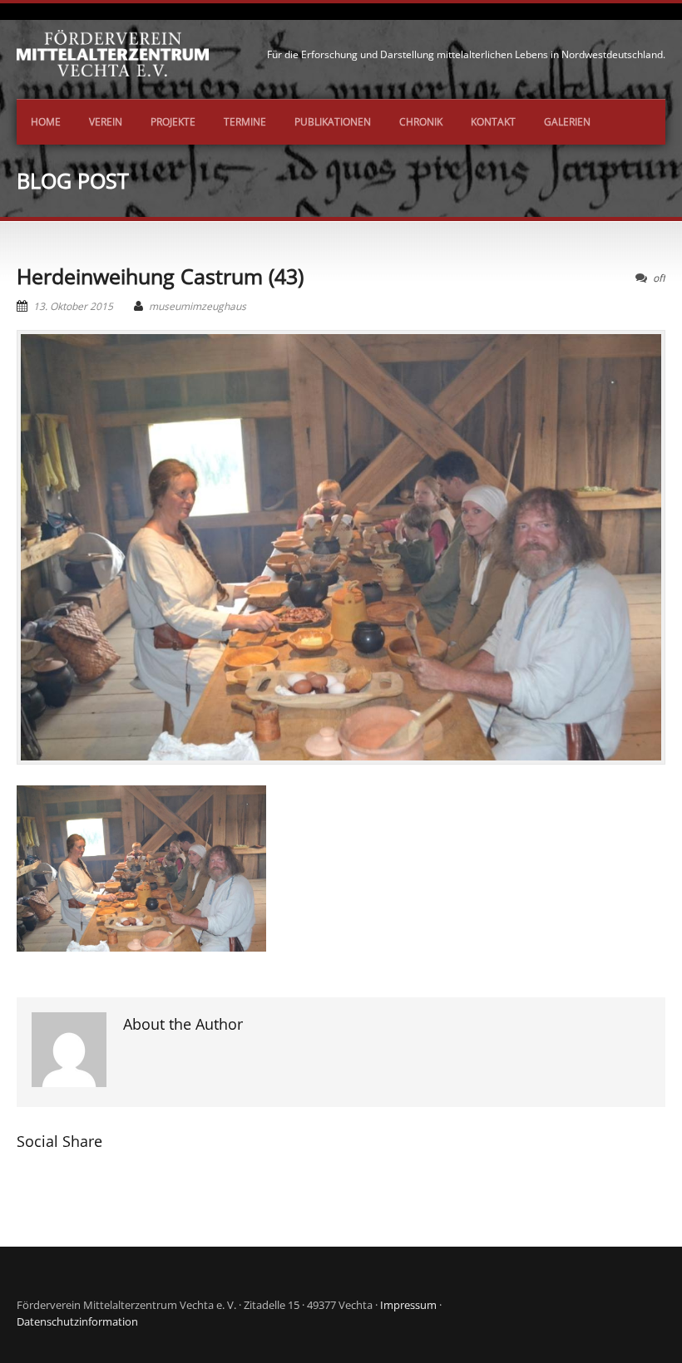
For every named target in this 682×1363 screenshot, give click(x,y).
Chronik (420, 122)
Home (46, 122)
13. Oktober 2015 (73, 306)
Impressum (408, 1304)
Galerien (567, 122)
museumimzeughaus (197, 306)
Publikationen (332, 122)
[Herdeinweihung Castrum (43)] (341, 547)
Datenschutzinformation (77, 1321)
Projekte (173, 122)
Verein (105, 122)
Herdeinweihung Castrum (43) (160, 276)
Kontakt (493, 122)
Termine (245, 122)
